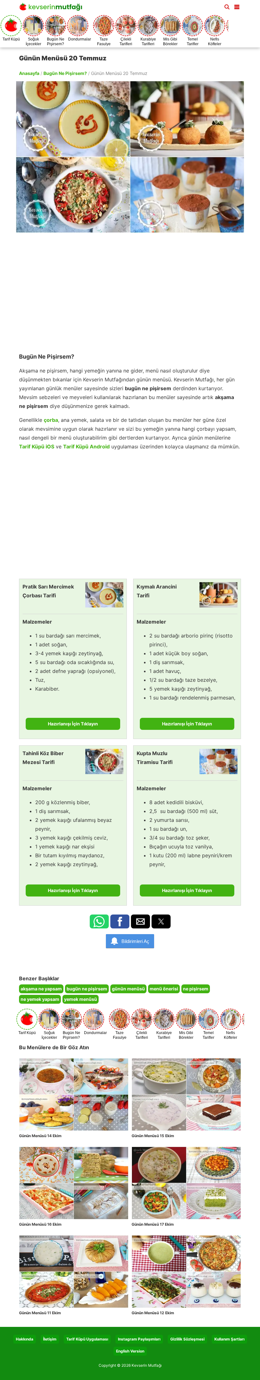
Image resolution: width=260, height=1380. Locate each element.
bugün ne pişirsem (87, 988)
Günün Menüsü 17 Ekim (153, 1224)
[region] (130, 289)
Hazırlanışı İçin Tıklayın (73, 723)
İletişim (49, 1339)
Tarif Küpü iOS (36, 446)
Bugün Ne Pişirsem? (65, 73)
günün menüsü (128, 988)
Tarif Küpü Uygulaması (87, 1339)
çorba (51, 420)
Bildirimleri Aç (135, 941)
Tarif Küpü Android (86, 446)
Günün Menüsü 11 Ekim (40, 1312)
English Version (130, 1351)
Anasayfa (29, 73)
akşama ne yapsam (41, 988)
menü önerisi (164, 988)
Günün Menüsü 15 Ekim (153, 1135)
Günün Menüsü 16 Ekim (40, 1224)
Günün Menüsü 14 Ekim (40, 1135)
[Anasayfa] (52, 8)
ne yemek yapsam (40, 999)
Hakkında (24, 1339)
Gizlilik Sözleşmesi (187, 1339)
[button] (237, 5)
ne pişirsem (195, 988)
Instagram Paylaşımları (139, 1339)
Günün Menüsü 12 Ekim (153, 1312)
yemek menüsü (80, 999)
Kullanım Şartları (229, 1339)
